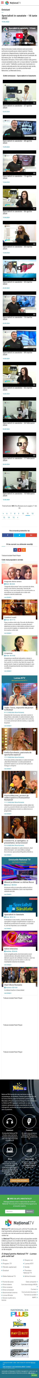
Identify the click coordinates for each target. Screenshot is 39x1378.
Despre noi (29, 1260)
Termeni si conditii (30, 1295)
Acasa (5, 1260)
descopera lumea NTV (19, 680)
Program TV (7, 1264)
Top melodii (29, 1159)
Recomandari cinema (10, 1292)
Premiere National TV (27, 1272)
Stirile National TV (9, 1276)
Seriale (27, 1267)
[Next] (17, 518)
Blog (10, 1159)
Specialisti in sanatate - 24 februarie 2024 (19, 424)
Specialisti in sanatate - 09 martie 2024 (17, 353)
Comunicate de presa (29, 1292)
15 (13, 517)
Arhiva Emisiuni (30, 1276)
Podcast (29, 1130)
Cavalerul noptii (10, 617)
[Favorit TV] (19, 1333)
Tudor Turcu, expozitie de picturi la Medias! (18, 709)
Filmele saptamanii (9, 1267)
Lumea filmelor (8, 1295)
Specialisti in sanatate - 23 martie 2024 (17, 283)
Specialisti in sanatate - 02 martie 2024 (17, 389)
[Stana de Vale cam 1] (19, 1343)
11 (28, 513)
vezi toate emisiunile (19, 862)
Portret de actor (8, 1282)
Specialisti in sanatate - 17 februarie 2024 (19, 459)
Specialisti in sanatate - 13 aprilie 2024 (17, 177)
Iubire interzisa (11, 949)
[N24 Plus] (19, 1312)
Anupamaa (8, 653)
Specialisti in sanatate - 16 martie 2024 (17, 318)
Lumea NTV (29, 1264)
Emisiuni (9, 1130)
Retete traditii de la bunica (9, 1299)
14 (9, 517)
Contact (33, 1289)
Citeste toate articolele (19, 1180)
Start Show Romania (18, 712)
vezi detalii (7, 597)
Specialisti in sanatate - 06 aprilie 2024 (17, 212)
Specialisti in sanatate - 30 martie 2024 (17, 248)
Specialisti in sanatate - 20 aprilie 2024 (17, 142)
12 (32, 513)
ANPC (34, 1297)
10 (23, 513)
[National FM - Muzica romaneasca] (19, 1323)
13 (4, 517)
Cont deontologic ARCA (29, 1284)
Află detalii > (32, 1373)
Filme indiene (7, 1284)
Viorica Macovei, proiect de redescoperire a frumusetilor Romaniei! (17, 798)
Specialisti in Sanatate (14, 914)
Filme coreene (7, 1287)
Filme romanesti (8, 1290)
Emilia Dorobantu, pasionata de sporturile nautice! (17, 753)
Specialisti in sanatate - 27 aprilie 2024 (17, 107)
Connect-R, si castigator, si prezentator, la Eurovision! (16, 842)
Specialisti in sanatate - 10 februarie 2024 (19, 495)
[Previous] (3, 514)
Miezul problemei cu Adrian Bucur (19, 882)
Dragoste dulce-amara (12, 581)
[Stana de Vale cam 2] (19, 1353)
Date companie (31, 1282)
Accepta (34, 1375)
